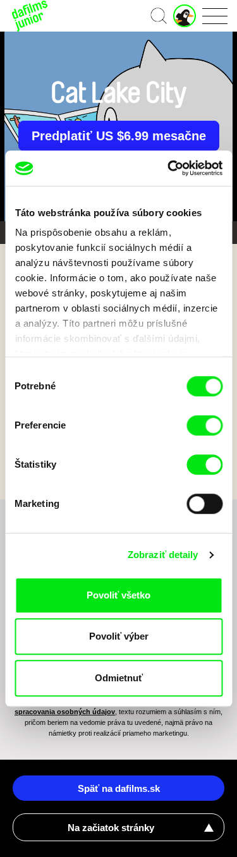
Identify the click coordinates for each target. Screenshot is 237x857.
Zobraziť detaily (163, 554)
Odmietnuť (119, 677)
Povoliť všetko (118, 595)
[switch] (204, 425)
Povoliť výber (119, 636)
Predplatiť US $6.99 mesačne (119, 136)
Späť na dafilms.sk (119, 788)
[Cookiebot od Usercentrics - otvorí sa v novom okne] (168, 168)
